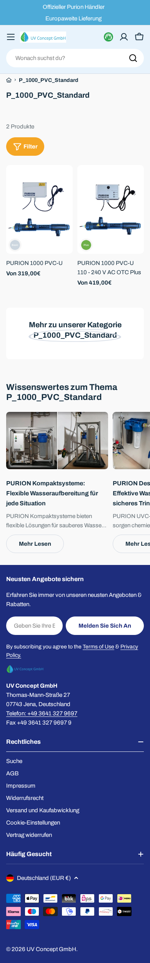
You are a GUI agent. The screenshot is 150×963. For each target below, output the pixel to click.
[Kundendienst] (108, 37)
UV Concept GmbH (51, 949)
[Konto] (123, 37)
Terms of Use (98, 647)
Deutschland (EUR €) (44, 878)
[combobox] (75, 58)
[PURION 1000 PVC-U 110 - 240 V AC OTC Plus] (110, 209)
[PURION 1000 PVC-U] (39, 209)
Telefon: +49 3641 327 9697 (41, 713)
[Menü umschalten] (10, 37)
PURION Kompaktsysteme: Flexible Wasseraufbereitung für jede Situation (52, 493)
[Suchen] (133, 58)
